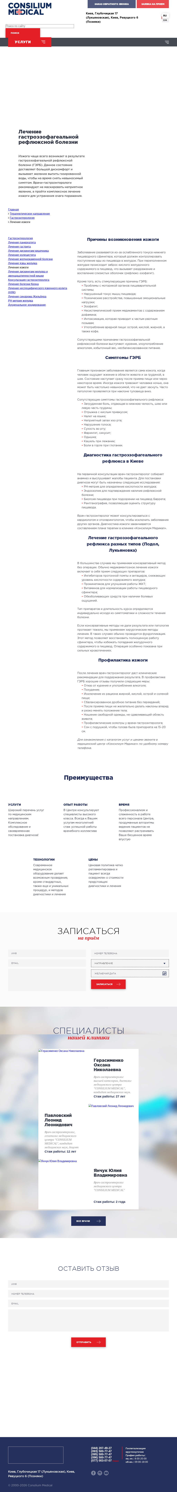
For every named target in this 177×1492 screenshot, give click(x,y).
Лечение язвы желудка (22, 263)
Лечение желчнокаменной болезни (30, 259)
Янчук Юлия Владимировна (110, 1173)
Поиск (15, 33)
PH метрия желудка (20, 300)
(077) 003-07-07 (105, 1460)
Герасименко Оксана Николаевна (108, 1065)
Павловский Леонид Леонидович (58, 1120)
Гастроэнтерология (20, 238)
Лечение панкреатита (22, 242)
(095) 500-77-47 (101, 1454)
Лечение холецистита (22, 254)
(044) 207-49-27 (101, 1448)
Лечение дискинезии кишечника (28, 250)
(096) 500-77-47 (101, 1457)
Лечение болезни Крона (23, 284)
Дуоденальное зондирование (27, 304)
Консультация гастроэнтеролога (28, 279)
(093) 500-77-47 (101, 1451)
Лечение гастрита (19, 246)
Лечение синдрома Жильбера (27, 296)
